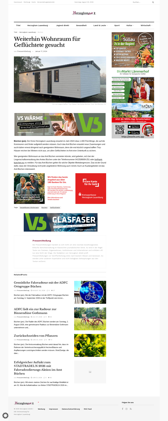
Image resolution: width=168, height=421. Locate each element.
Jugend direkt (62, 25)
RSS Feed (88, 409)
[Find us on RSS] (131, 409)
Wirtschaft (146, 25)
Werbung (27, 2)
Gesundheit (81, 25)
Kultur (129, 25)
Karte (34, 2)
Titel (18, 25)
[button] (5, 415)
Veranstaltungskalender (46, 2)
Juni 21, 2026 (37, 377)
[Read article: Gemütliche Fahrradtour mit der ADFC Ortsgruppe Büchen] (90, 292)
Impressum (18, 2)
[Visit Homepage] (84, 13)
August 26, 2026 (38, 290)
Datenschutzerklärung (71, 409)
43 (51, 317)
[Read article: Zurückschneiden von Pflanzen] (90, 345)
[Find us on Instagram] (126, 409)
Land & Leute (99, 25)
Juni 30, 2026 (37, 340)
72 (51, 340)
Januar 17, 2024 (41, 51)
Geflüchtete (55, 207)
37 (54, 290)
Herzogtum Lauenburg (37, 25)
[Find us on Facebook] (122, 409)
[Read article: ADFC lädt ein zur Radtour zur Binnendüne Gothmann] (90, 318)
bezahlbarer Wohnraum (29, 207)
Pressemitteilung (24, 51)
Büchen (40, 32)
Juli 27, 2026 (37, 317)
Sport (117, 25)
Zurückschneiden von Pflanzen (36, 335)
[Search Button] (152, 2)
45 (50, 377)
